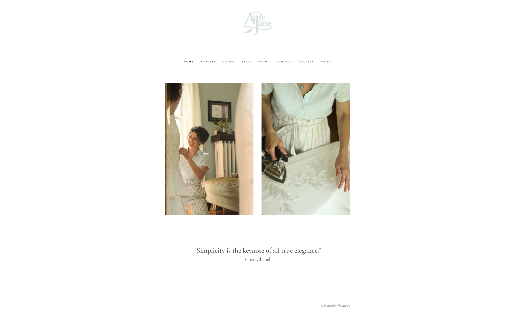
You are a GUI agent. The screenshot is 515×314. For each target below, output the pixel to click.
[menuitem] (190, 62)
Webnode (343, 305)
